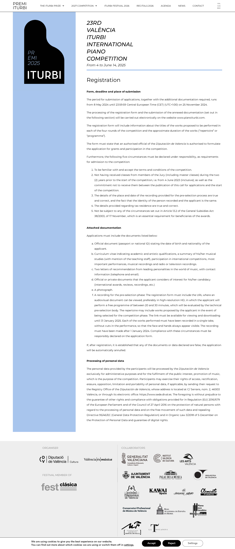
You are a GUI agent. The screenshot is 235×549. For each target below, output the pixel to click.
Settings (193, 543)
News (181, 5)
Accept (151, 543)
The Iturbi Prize (50, 5)
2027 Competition (82, 5)
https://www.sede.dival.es (155, 394)
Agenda (166, 5)
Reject (171, 543)
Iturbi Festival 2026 (116, 5)
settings (128, 545)
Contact (198, 5)
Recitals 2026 (145, 5)
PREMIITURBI (20, 5)
